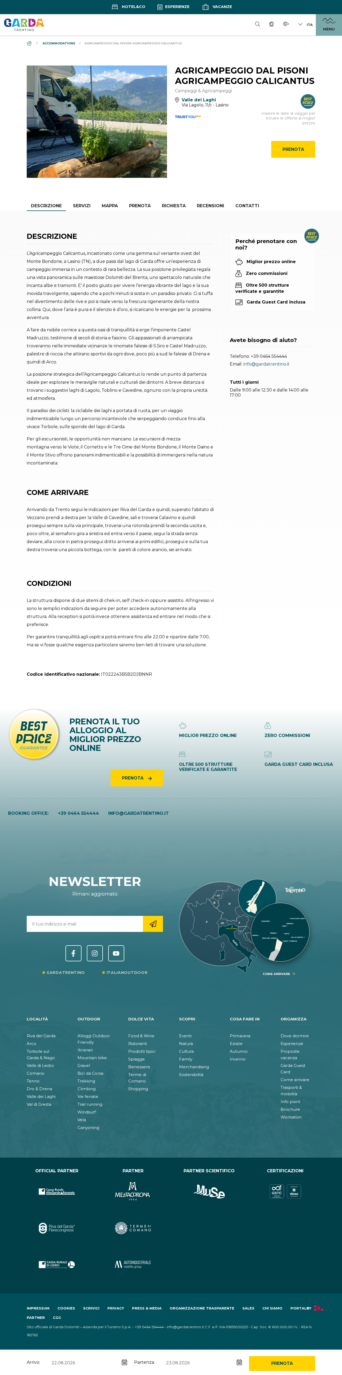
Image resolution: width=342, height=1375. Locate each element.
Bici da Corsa (90, 1073)
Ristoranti (137, 1043)
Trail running (89, 1104)
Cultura (186, 1051)
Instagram (95, 953)
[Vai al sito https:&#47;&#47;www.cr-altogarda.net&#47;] (57, 1191)
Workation (291, 1117)
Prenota (293, 149)
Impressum (38, 1308)
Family (185, 1059)
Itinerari (85, 1050)
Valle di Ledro (40, 1065)
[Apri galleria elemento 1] (97, 122)
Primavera (240, 1035)
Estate (236, 1043)
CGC (57, 1317)
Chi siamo (272, 1308)
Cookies (66, 1308)
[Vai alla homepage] (24, 24)
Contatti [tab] (247, 205)
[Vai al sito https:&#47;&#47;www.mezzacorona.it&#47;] (133, 1191)
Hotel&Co (133, 6)
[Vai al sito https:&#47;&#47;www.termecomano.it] (133, 1228)
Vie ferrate (87, 1096)
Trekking (86, 1081)
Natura (186, 1043)
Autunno (239, 1051)
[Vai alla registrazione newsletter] (153, 924)
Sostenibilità (191, 1074)
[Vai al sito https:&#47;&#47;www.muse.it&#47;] (209, 1191)
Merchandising (194, 1066)
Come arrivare (295, 1079)
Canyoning (88, 1127)
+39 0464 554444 (269, 356)
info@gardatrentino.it (266, 364)
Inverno (238, 1059)
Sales (248, 1308)
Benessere (139, 1066)
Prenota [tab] (140, 205)
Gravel (83, 1065)
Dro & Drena (39, 1088)
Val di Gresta (39, 1104)
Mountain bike (92, 1057)
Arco (31, 1043)
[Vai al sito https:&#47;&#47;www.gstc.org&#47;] (285, 1191)
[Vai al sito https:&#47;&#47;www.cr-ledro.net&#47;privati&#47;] (57, 1264)
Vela (81, 1119)
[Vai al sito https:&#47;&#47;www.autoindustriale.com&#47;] (133, 1264)
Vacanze (222, 6)
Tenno (33, 1081)
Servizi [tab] (82, 205)
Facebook (73, 953)
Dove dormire (295, 1035)
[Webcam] (271, 24)
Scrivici (91, 1308)
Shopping (138, 1088)
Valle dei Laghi (41, 1096)
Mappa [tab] (110, 205)
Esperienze (176, 6)
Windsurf (86, 1112)
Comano (35, 1073)
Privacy (115, 1308)
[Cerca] (257, 24)
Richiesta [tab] (174, 205)
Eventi (185, 1035)
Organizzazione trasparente (202, 1308)
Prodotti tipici (141, 1051)
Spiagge (136, 1059)
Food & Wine (141, 1035)
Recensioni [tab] (210, 205)
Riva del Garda (41, 1035)
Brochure (290, 1109)
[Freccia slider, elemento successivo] (153, 122)
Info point (290, 1101)
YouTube (116, 953)
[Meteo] (286, 24)
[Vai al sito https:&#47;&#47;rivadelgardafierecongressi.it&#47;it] (57, 1228)
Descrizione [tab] (46, 205)
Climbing (86, 1088)
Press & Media (147, 1308)
